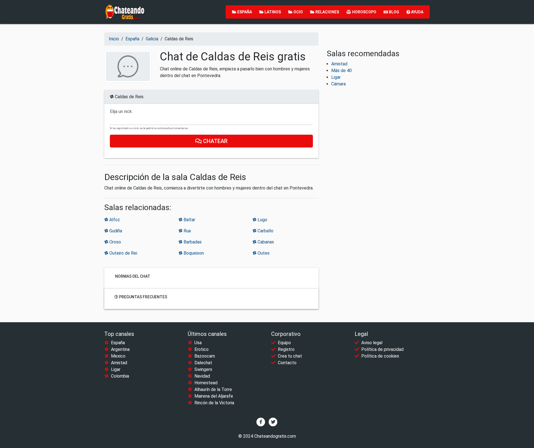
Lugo (261, 219)
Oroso (114, 242)
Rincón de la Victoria (214, 402)
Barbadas (192, 242)
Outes (263, 253)
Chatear (215, 141)
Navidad (202, 376)
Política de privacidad (382, 349)
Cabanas (265, 242)
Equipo (284, 342)
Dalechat (203, 362)
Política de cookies (380, 356)
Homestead (205, 382)
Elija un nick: (121, 111)
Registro (286, 349)
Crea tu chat (290, 356)
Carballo (264, 230)
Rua (186, 230)
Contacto (287, 362)
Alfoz (114, 219)
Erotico (201, 349)
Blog (393, 12)
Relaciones (327, 12)
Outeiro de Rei (122, 253)
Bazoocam (204, 356)
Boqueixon (193, 253)
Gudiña (115, 230)
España (244, 12)
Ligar (336, 77)
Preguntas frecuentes (142, 297)
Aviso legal (371, 342)
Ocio (298, 12)
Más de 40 (341, 70)
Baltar (188, 219)
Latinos (272, 12)
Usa (198, 342)
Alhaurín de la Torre (213, 389)
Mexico (118, 356)
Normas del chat (132, 276)
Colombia (120, 376)
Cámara (338, 84)
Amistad (339, 64)
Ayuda (416, 12)
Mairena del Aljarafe (213, 396)
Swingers (203, 369)
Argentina (120, 349)
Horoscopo (363, 12)
